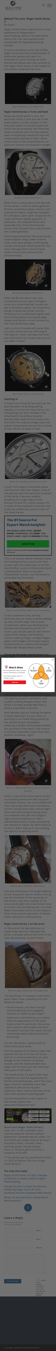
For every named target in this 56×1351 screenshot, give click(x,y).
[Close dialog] (53, 659)
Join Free (15, 682)
